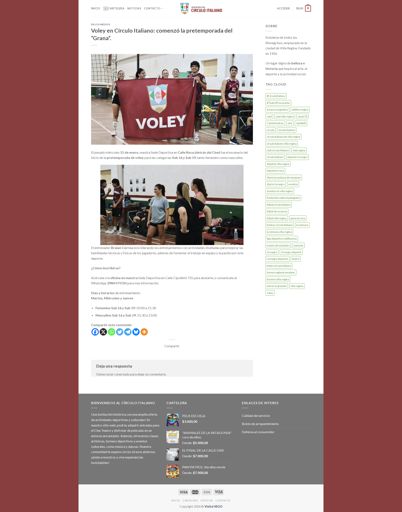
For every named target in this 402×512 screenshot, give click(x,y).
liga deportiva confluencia (282, 238)
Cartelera (113, 8)
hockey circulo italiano (279, 225)
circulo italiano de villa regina (283, 136)
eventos (293, 184)
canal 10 (302, 116)
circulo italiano (286, 130)
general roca (297, 218)
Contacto (152, 8)
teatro (295, 258)
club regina (298, 150)
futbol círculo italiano (279, 204)
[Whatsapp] (111, 332)
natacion (298, 245)
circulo (270, 130)
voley (270, 293)
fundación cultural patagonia (283, 197)
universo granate (277, 286)
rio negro (272, 252)
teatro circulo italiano (279, 265)
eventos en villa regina (280, 191)
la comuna (302, 225)
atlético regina (300, 109)
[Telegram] (127, 332)
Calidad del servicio (256, 416)
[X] (103, 332)
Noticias (134, 8)
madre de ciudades (278, 245)
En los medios (100, 24)
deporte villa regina (278, 164)
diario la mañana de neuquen (284, 177)
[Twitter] (119, 332)
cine (289, 123)
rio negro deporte (291, 252)
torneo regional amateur (281, 272)
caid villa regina (285, 116)
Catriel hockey (275, 123)
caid (269, 116)
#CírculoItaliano (276, 96)
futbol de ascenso (277, 211)
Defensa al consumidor (258, 432)
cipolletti (301, 123)
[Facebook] (95, 332)
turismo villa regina (278, 279)
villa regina (296, 286)
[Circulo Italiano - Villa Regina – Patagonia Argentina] (201, 8)
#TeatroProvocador (278, 103)
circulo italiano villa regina (282, 143)
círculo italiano (275, 157)
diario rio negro (276, 184)
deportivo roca (275, 170)
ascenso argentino (277, 109)
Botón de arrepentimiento (260, 424)
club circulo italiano (278, 150)
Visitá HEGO (213, 506)
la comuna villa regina (279, 232)
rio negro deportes (277, 258)
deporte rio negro (297, 157)
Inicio (95, 8)
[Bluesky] (136, 332)
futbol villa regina (277, 218)
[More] (144, 332)
